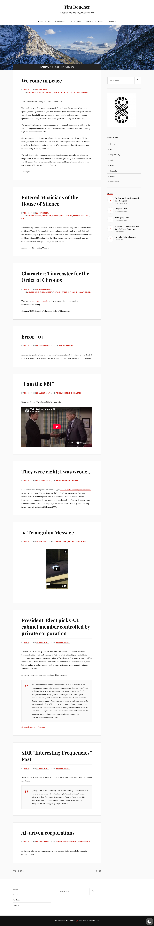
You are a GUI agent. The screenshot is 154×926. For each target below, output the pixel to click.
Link (90, 292)
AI (49, 21)
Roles (23, 219)
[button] (149, 921)
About (100, 21)
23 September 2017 (44, 346)
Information (81, 292)
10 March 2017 (42, 842)
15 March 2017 (42, 768)
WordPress (70, 921)
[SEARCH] (137, 80)
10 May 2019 (41, 90)
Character (47, 93)
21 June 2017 (41, 542)
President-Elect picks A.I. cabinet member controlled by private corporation (55, 626)
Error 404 (32, 336)
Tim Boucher (77, 7)
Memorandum (84, 842)
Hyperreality (59, 21)
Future (69, 93)
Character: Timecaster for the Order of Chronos (55, 276)
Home (40, 21)
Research (85, 216)
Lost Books (111, 21)
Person (76, 216)
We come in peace (41, 80)
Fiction (56, 292)
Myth (70, 216)
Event (62, 93)
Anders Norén (93, 921)
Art (70, 21)
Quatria (16, 905)
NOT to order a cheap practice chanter (75, 489)
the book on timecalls (39, 301)
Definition (47, 216)
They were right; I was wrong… (56, 471)
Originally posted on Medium (33, 727)
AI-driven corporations (48, 832)
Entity (56, 93)
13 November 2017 (44, 289)
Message (84, 93)
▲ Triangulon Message (47, 532)
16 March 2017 (42, 642)
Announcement (34, 93)
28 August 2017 (43, 393)
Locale (63, 216)
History (76, 93)
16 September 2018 (44, 213)
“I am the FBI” (37, 383)
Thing (83, 542)
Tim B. (26, 90)
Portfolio (89, 21)
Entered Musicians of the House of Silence (49, 200)
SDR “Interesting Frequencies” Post (56, 755)
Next (98, 871)
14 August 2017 (43, 481)
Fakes (79, 21)
